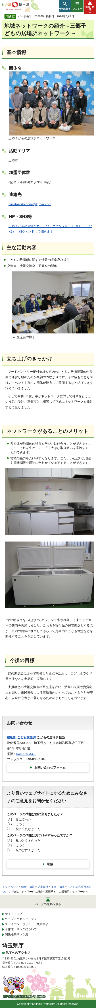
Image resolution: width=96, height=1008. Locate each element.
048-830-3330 (26, 754)
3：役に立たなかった (26, 829)
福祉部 (11, 737)
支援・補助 (58, 886)
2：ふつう (18, 824)
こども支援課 (26, 737)
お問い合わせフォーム (50, 767)
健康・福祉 (28, 886)
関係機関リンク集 (16, 934)
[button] (65, 6)
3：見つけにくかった (26, 850)
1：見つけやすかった (26, 840)
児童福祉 (43, 886)
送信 (50, 864)
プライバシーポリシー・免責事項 (26, 924)
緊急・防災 (90, 8)
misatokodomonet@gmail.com (29, 204)
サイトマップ (13, 913)
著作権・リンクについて (21, 929)
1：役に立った (21, 819)
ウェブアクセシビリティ (21, 919)
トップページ (10, 886)
